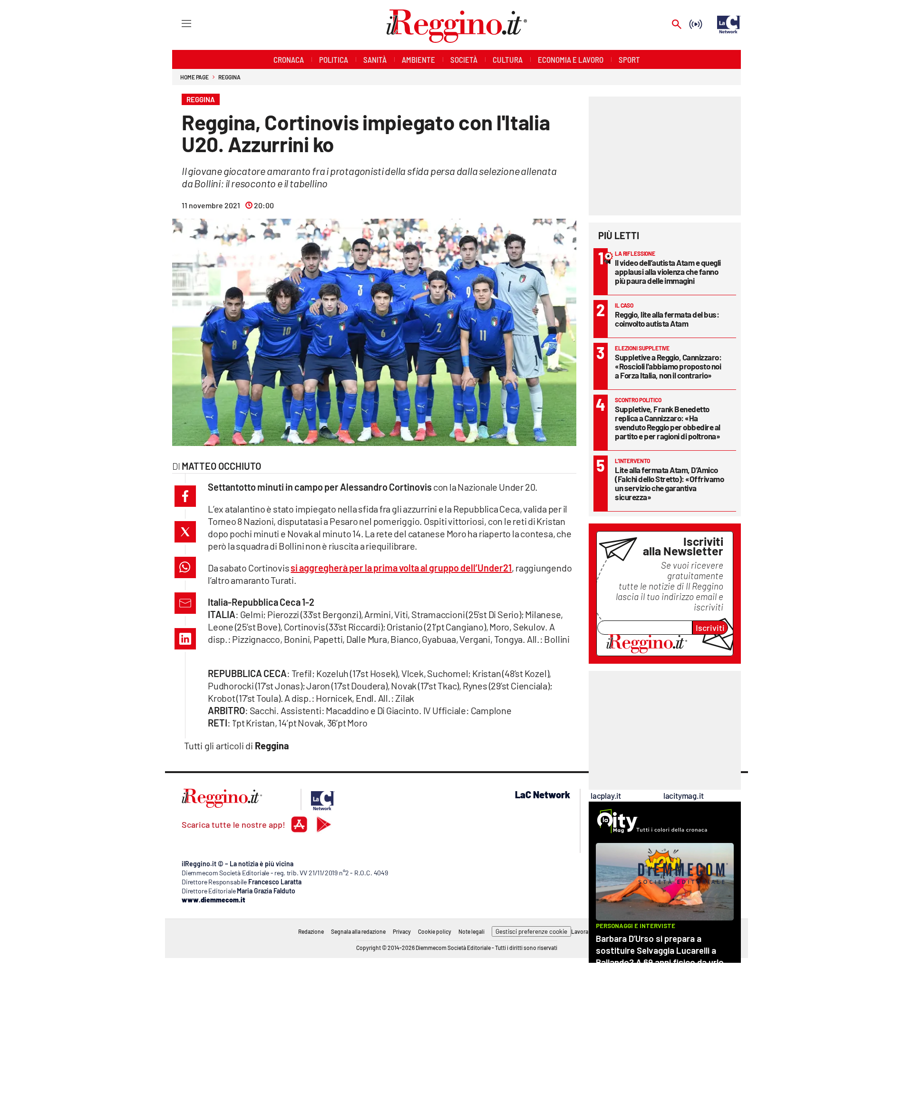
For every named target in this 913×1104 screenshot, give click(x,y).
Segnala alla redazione (358, 931)
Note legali (471, 931)
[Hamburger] (177, 23)
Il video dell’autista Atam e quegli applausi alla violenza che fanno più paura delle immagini (668, 271)
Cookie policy (434, 931)
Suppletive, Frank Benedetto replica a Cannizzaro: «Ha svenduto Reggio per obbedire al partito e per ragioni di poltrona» (667, 422)
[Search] (676, 24)
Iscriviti (710, 627)
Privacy (402, 931)
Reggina (229, 77)
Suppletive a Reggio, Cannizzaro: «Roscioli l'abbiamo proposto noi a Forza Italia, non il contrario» (668, 366)
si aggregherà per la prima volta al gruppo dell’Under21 (401, 567)
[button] (185, 496)
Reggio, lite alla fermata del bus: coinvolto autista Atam (667, 319)
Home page (194, 77)
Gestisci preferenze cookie (531, 931)
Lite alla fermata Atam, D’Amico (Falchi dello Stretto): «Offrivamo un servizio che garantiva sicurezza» (669, 483)
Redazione (311, 931)
